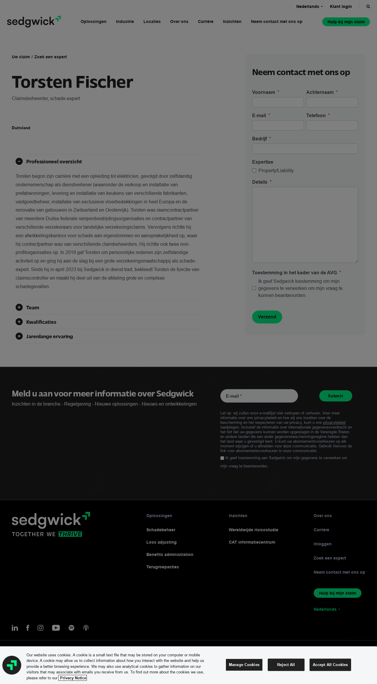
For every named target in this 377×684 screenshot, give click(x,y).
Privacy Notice (72, 677)
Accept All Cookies (330, 664)
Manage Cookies (244, 664)
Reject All (286, 664)
